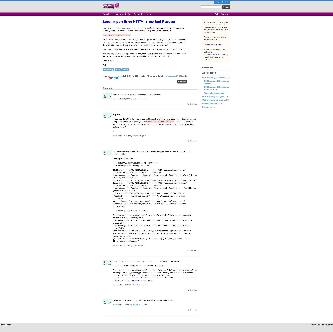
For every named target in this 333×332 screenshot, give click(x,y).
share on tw (115, 78)
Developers (207, 107)
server (118, 70)
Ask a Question (222, 13)
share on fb (112, 78)
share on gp (110, 78)
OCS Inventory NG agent (213, 96)
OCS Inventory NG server (213, 77)
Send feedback (5, 325)
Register (225, 2)
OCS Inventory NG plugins (214, 100)
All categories (209, 72)
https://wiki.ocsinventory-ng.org (216, 54)
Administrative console (214, 93)
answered (116, 99)
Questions (107, 13)
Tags (130, 13)
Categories (139, 13)
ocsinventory (108, 70)
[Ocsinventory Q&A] (111, 7)
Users (148, 13)
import (125, 70)
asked (120, 76)
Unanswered (120, 13)
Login (218, 2)
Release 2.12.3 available (213, 44)
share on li (117, 78)
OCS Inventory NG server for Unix (148, 76)
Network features (209, 103)
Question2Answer (326, 325)
